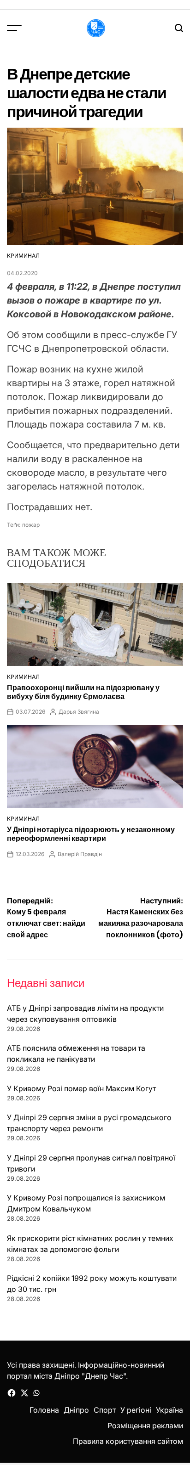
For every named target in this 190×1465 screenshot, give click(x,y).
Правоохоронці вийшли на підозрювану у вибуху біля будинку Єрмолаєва (83, 692)
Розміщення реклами (145, 1425)
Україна (169, 1409)
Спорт (105, 1409)
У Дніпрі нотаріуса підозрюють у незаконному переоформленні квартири (91, 834)
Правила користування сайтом (128, 1441)
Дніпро (76, 1409)
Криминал (23, 255)
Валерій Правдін (80, 854)
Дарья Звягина (79, 711)
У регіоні (135, 1409)
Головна (44, 1409)
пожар (31, 524)
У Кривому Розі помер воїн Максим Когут (81, 1088)
